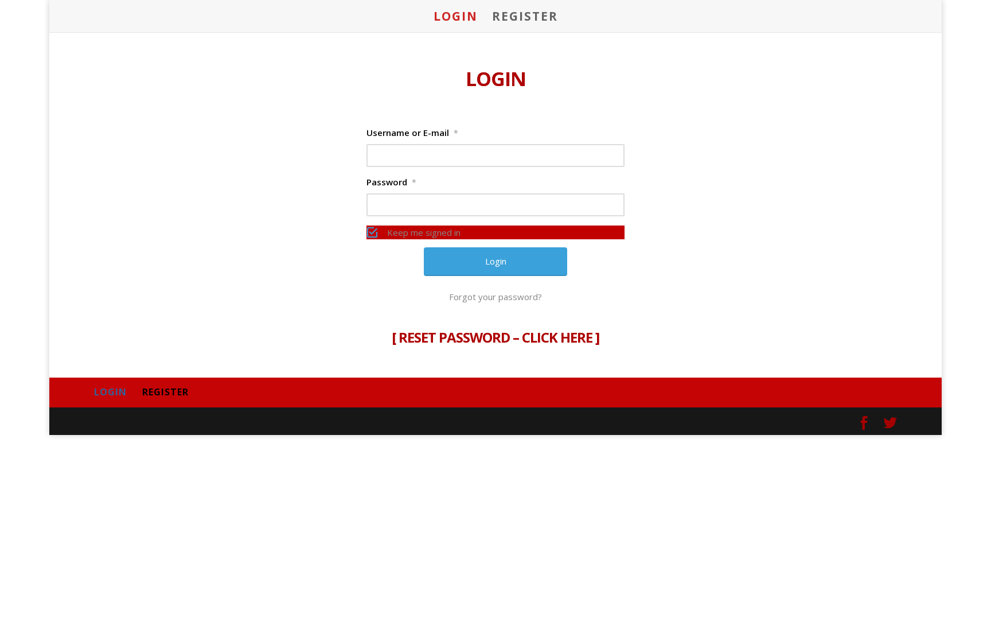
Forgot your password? (495, 296)
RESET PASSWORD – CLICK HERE (495, 337)
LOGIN (456, 18)
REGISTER (525, 18)
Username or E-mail (412, 132)
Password (391, 182)
